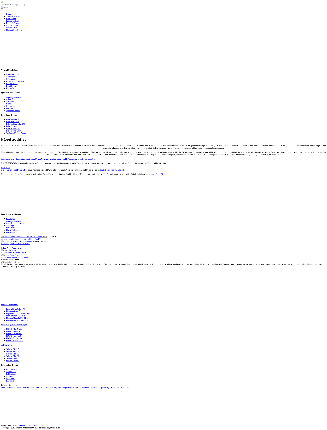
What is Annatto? (21, 253)
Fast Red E (10, 108)
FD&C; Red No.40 (14, 338)
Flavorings (10, 232)
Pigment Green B (13, 311)
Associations (11, 372)
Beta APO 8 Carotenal (15, 81)
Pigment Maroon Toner (15, 316)
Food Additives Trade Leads (28, 387)
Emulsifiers (10, 228)
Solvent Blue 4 (12, 358)
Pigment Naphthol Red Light (18, 318)
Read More (5, 167)
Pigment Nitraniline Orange (17, 320)
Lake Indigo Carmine (14, 131)
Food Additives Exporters (51, 387)
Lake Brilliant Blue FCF (16, 124)
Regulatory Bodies (13, 369)
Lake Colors (11, 18)
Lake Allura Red (13, 119)
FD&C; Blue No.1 (13, 331)
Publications (11, 374)
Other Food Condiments (11, 248)
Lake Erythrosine (13, 128)
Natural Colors (12, 25)
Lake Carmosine (12, 126)
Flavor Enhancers (13, 230)
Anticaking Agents (13, 97)
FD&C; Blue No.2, (14, 329)
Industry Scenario (8, 387)
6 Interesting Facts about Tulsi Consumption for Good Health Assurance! (46, 159)
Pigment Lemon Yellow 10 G (18, 313)
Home (8, 14)
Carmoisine (10, 106)
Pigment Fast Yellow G (15, 309)
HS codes (10, 381)
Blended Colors (12, 23)
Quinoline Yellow (13, 111)
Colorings (10, 225)
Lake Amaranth (12, 122)
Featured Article (7, 159)
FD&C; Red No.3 (13, 336)
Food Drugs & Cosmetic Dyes (14, 325)
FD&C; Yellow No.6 (14, 340)
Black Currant (11, 84)
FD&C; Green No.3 (14, 334)
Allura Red (10, 99)
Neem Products (19, 425)
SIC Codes (10, 378)
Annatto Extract (12, 74)
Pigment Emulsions (14, 30)
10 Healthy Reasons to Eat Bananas (15, 243)
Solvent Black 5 (12, 349)
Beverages (10, 218)
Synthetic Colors (13, 16)
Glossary (9, 376)
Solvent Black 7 (12, 351)
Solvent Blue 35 (12, 354)
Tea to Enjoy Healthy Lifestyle (14, 170)
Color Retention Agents (15, 223)
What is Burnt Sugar (19, 257)
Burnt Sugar (11, 86)
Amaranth (10, 101)
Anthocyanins (11, 77)
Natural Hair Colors (35, 425)
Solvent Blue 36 (12, 356)
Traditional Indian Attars (16, 133)
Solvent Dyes (11, 28)
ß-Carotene (10, 79)
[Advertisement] (77, 51)
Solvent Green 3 (12, 361)
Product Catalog (12, 21)
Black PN (10, 104)
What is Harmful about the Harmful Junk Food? (20, 239)
